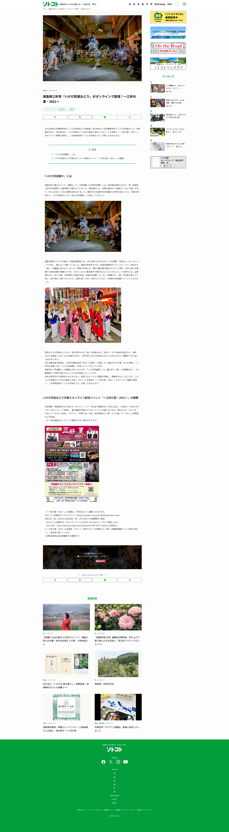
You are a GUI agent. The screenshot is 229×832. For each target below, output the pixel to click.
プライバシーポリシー (129, 810)
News (114, 803)
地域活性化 (62, 109)
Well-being (160, 4)
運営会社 (139, 810)
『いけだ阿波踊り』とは (64, 154)
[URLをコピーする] (130, 117)
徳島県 (72, 109)
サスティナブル (49, 109)
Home (44, 9)
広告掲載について (108, 810)
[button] (55, 117)
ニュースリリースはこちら (94, 810)
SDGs (169, 4)
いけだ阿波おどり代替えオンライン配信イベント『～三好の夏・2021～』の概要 (89, 158)
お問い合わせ (80, 810)
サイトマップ (148, 810)
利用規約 (118, 810)
